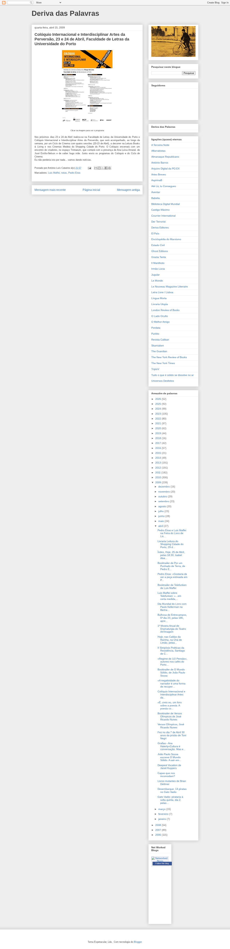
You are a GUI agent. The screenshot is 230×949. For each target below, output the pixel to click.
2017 (158, 443)
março (162, 809)
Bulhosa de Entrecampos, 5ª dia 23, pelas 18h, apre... (172, 617)
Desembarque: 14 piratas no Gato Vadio (172, 790)
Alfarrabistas (158, 150)
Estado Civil (158, 245)
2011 (158, 472)
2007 (158, 829)
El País (155, 233)
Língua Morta (159, 298)
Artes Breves (158, 174)
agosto (162, 506)
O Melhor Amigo (160, 321)
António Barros (159, 162)
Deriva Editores (160, 227)
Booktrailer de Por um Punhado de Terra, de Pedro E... (171, 566)
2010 (158, 477)
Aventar (155, 192)
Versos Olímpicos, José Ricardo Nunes (171, 726)
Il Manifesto (157, 263)
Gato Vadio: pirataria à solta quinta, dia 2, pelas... (170, 799)
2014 (158, 457)
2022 (158, 418)
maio (161, 521)
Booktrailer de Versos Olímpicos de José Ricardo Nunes (170, 716)
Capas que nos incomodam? (166, 775)
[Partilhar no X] (102, 168)
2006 (158, 834)
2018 (158, 438)
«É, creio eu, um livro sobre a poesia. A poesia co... (170, 705)
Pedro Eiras (74, 172)
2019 (158, 433)
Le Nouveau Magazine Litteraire (169, 286)
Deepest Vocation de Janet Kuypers (169, 767)
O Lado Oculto (159, 316)
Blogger (138, 942)
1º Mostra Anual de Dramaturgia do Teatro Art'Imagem (172, 628)
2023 (158, 413)
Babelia (155, 198)
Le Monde (157, 280)
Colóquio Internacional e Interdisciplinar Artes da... (171, 694)
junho (161, 516)
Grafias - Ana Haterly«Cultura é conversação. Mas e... (171, 746)
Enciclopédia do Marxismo (166, 239)
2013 (158, 462)
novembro (164, 491)
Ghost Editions (159, 251)
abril (161, 526)
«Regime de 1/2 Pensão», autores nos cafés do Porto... (172, 661)
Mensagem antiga (128, 189)
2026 (158, 399)
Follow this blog (162, 863)
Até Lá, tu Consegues (163, 186)
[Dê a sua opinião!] (99, 168)
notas (64, 172)
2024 (158, 408)
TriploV (155, 369)
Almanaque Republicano (165, 156)
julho (161, 511)
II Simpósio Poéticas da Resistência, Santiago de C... (171, 650)
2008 (158, 825)
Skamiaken (157, 345)
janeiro (162, 819)
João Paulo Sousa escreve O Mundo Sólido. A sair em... (169, 757)
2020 (158, 428)
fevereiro (163, 813)
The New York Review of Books (169, 357)
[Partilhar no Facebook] (106, 168)
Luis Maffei (54, 172)
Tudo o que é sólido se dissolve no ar (172, 375)
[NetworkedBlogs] (160, 861)
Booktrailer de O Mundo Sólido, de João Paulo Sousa (171, 672)
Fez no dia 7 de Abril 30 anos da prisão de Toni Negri (172, 735)
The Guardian (159, 351)
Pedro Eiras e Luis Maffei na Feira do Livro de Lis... (172, 533)
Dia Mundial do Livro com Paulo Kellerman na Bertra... (172, 606)
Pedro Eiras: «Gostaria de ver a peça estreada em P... (172, 577)
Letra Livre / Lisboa (162, 292)
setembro (164, 501)
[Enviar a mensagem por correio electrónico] (89, 168)
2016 (158, 448)
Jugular (155, 274)
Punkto (155, 333)
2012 (158, 467)
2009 (158, 482)
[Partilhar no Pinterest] (109, 168)
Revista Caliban (160, 339)
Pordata (155, 327)
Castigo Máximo (160, 209)
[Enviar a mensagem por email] (96, 168)
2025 (158, 403)
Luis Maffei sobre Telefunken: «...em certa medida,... (169, 595)
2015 (158, 452)
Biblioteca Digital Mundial (165, 204)
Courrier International (163, 215)
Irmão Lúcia (158, 268)
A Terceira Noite (160, 145)
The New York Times (163, 363)
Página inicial (91, 189)
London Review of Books (165, 310)
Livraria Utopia (159, 304)
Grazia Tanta (158, 257)
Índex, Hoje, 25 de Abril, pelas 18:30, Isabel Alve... (171, 555)
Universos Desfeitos (162, 380)
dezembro (164, 486)
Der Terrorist (158, 221)
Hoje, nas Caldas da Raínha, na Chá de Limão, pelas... (170, 639)
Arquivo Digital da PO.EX (165, 168)
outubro (163, 496)
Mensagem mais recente (50, 189)
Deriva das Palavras (65, 13)
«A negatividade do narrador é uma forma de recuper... (171, 683)
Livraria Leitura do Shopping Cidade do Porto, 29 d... (170, 544)
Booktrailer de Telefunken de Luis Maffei (172, 586)
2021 (158, 423)
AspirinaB (156, 180)
